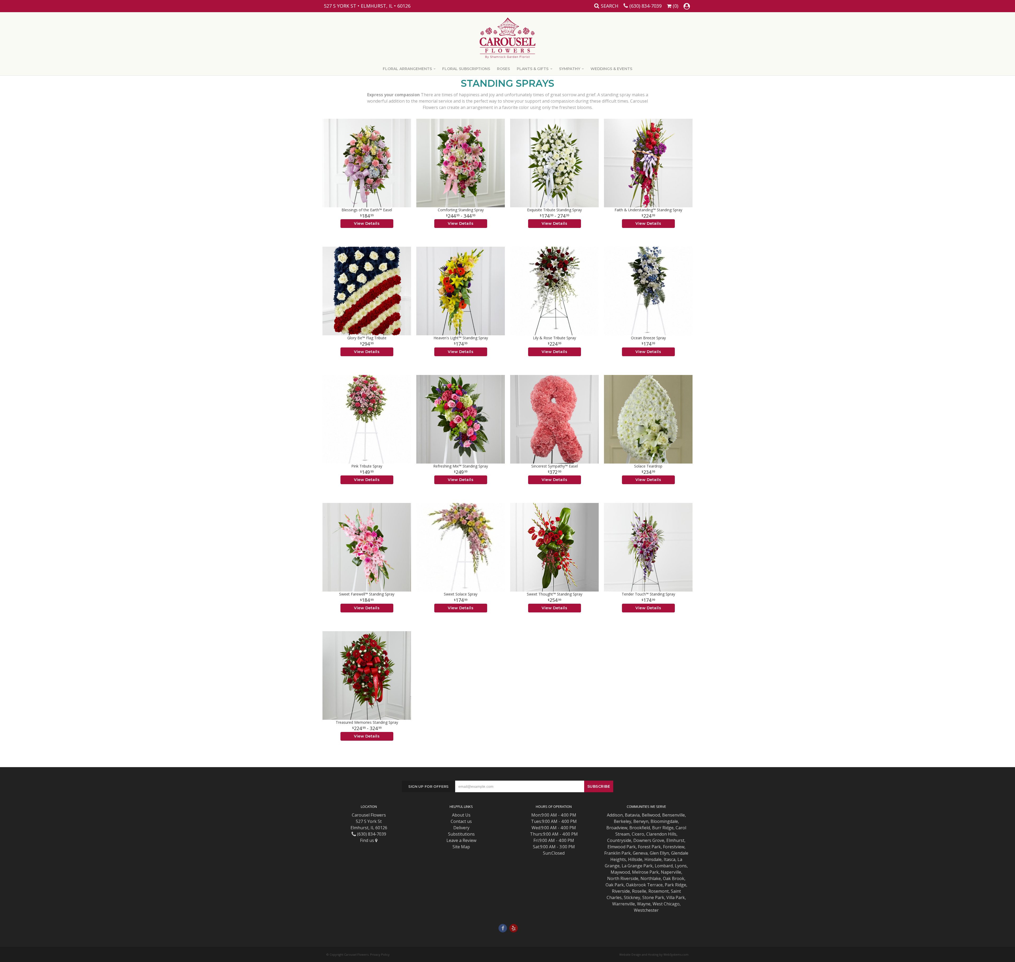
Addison (615, 815)
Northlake (650, 878)
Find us (367, 840)
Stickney (632, 897)
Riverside (621, 891)
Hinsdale (653, 859)
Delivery (461, 828)
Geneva (640, 853)
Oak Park (615, 885)
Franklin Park (617, 853)
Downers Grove (648, 840)
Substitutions (461, 834)
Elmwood (616, 847)
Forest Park (649, 847)
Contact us (461, 821)
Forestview (673, 847)
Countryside (619, 840)
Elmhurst (675, 840)
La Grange (632, 866)
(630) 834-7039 (645, 6)
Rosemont (658, 891)
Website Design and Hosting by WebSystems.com (654, 954)
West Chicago (666, 904)
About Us (461, 815)
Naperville (671, 872)
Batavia (632, 815)
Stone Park (653, 897)
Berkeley (622, 821)
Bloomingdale (664, 821)
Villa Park (675, 897)
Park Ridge (675, 885)
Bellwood (651, 815)
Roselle (639, 891)
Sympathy (569, 68)
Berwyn (640, 821)
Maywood (620, 872)
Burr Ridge (662, 828)
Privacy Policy (380, 954)
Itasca (669, 859)
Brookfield (639, 828)
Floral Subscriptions (466, 68)
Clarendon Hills (661, 834)
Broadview (616, 828)
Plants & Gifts (532, 68)
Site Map (461, 847)
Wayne (643, 904)
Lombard (664, 866)
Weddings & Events (611, 68)
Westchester (646, 910)
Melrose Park (645, 872)
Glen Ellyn (659, 853)
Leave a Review (461, 840)
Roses (503, 68)
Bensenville (673, 815)
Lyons (681, 866)
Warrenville (623, 904)
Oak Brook (673, 878)
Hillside (635, 859)
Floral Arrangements (407, 68)
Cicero (638, 834)
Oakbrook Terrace (644, 885)
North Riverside (622, 878)
